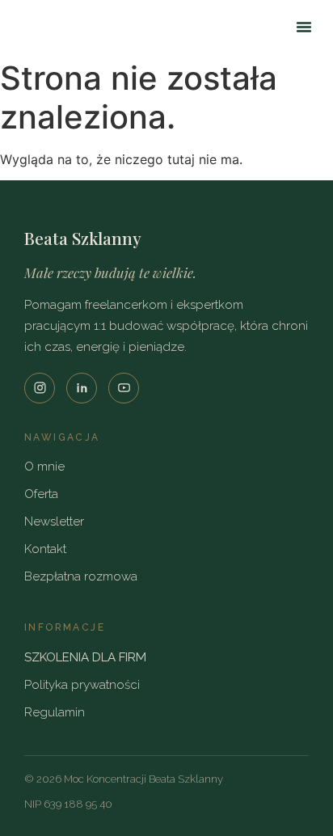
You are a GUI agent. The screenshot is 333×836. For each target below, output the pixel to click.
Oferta (41, 494)
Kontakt (45, 549)
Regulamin (54, 712)
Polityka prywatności (82, 685)
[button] (304, 27)
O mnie (44, 466)
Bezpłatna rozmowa (80, 576)
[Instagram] (39, 388)
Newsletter (54, 521)
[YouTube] (123, 388)
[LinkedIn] (81, 388)
